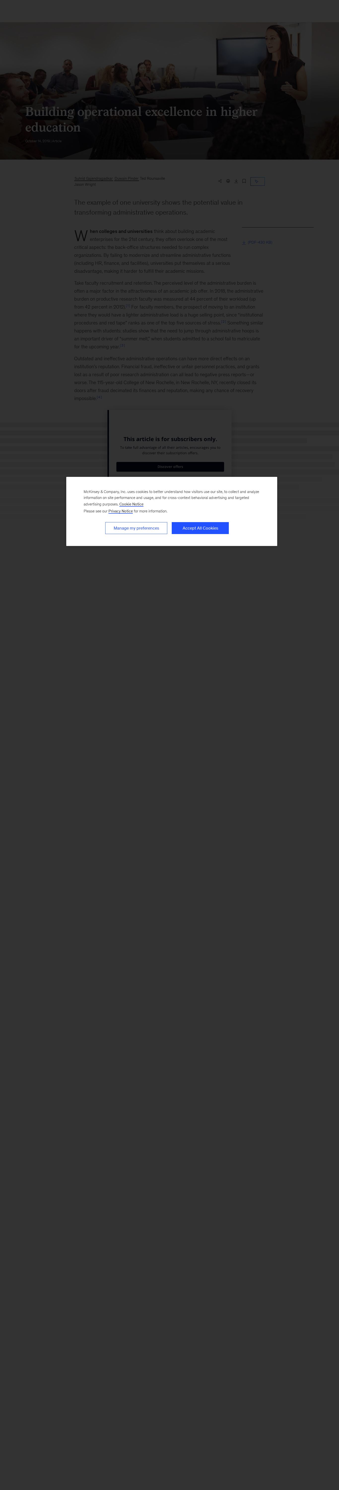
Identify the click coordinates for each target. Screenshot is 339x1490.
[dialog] (171, 511)
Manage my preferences (136, 528)
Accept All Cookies (200, 528)
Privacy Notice (120, 511)
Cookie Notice (131, 504)
